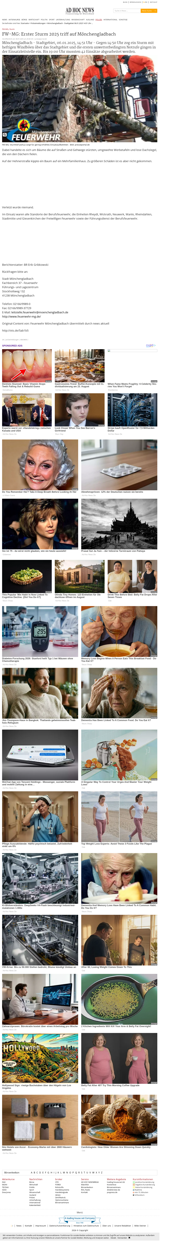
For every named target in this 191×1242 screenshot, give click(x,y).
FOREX (58, 1184)
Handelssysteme (62, 1190)
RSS (146, 2)
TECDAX (5, 1187)
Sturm (12, 29)
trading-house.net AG (116, 1182)
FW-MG (5, 29)
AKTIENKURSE (14, 19)
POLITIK (44, 19)
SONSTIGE (123, 19)
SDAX (4, 1190)
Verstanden (122, 1238)
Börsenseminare (62, 1202)
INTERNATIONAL (110, 19)
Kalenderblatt (35, 1205)
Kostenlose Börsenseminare (114, 1185)
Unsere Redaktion (122, 1225)
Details (113, 1238)
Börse (31, 1182)
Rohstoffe (59, 1187)
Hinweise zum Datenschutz (86, 1225)
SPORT (52, 19)
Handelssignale (61, 1192)
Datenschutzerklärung (59, 1225)
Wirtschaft (33, 1184)
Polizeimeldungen (38, 23)
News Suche (147, 11)
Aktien (58, 1195)
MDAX (4, 1184)
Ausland (32, 1195)
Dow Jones (6, 1192)
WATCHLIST (153, 2)
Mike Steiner (140, 1225)
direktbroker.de (113, 1190)
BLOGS (125, 2)
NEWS (4, 19)
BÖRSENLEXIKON (135, 2)
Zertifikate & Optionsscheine (61, 1198)
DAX (4, 1182)
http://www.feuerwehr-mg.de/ (21, 316)
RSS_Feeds (85, 1190)
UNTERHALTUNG (63, 19)
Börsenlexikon (11, 1172)
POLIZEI (99, 19)
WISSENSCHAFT (78, 19)
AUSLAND (90, 19)
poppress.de (112, 1192)
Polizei (32, 1197)
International (34, 1202)
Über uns (106, 1225)
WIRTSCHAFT (34, 19)
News (19, 1225)
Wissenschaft (34, 1192)
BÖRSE (24, 19)
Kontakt (84, 1192)
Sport (31, 1190)
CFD (57, 1182)
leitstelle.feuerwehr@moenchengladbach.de (39, 312)
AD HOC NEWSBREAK (90, 1182)
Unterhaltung (35, 1200)
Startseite (25, 23)
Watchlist (85, 1184)
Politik (32, 1187)
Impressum (40, 1225)
